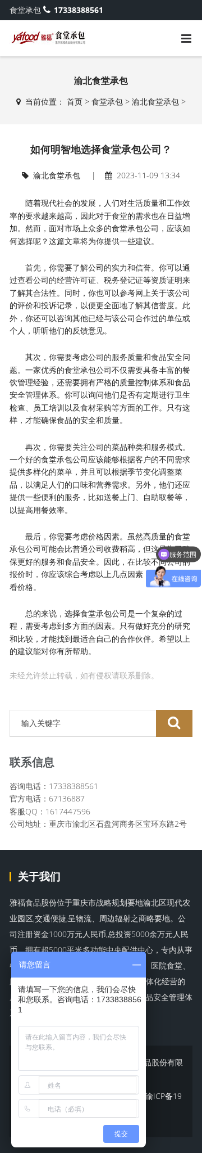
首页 (74, 101)
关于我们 (39, 876)
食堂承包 (107, 101)
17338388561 (78, 9)
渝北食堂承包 (155, 101)
